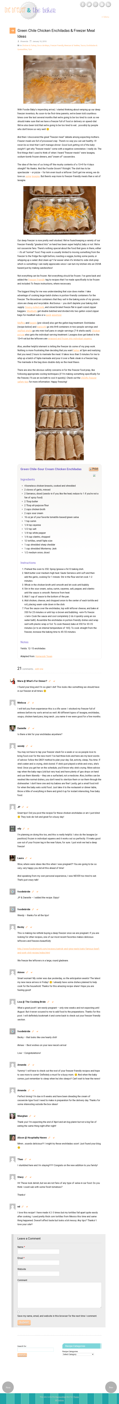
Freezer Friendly (56, 45)
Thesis (76, 1397)
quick (48, 315)
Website (21, 1269)
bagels (33, 323)
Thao (20, 1159)
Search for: (22, 1346)
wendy (20, 746)
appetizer (56, 315)
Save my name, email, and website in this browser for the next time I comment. (57, 1316)
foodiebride (23, 891)
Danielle (21, 728)
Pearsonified (60, 1397)
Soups (28, 307)
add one (39, 669)
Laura (20, 858)
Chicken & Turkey (29, 45)
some (28, 176)
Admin (59, 1400)
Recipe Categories (70, 1351)
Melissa (21, 702)
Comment (22, 1280)
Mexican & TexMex (72, 45)
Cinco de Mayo (43, 45)
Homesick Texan (43, 656)
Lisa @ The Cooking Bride (31, 1001)
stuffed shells (24, 330)
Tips (30, 49)
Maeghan (22, 1116)
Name (21, 1247)
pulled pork (38, 307)
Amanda (21, 1064)
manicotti (41, 326)
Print (95, 468)
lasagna (36, 176)
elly (19, 828)
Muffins (21, 323)
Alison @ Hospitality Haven (32, 1137)
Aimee (21, 972)
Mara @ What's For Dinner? (32, 681)
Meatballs (32, 311)
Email (21, 1258)
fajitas (76, 350)
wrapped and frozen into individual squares (70, 338)
